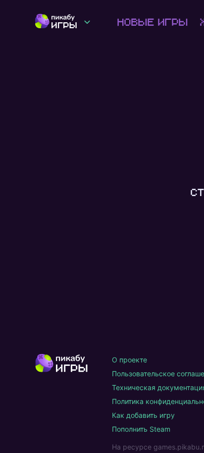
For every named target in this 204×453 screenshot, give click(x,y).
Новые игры (151, 22)
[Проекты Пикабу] (87, 22)
